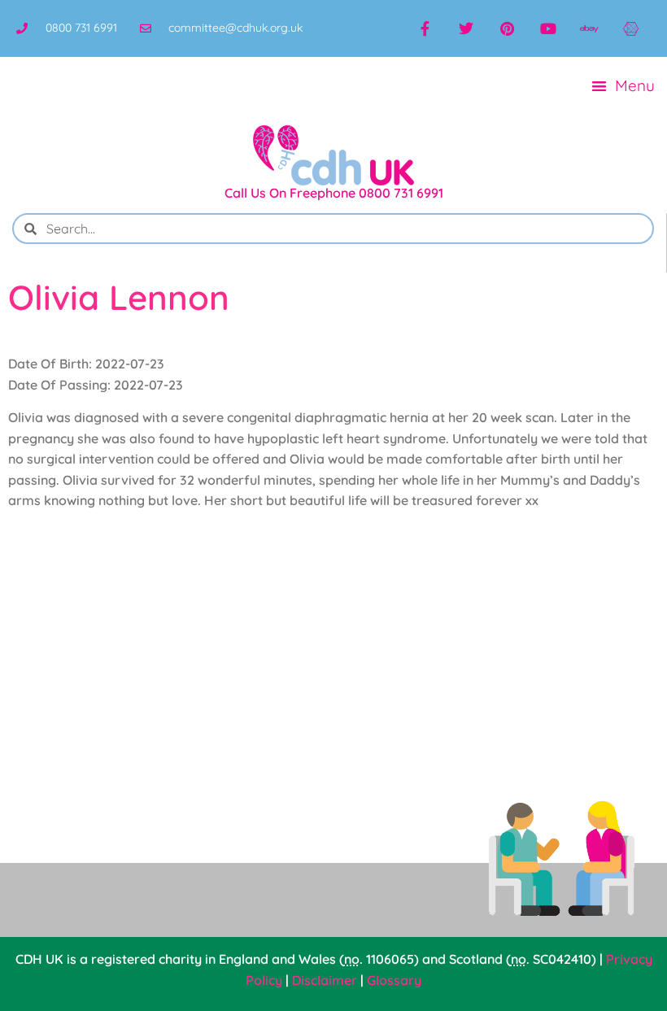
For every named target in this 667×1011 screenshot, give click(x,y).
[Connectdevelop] (630, 28)
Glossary (394, 980)
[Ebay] (589, 28)
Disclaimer (324, 980)
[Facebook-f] (425, 28)
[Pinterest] (506, 28)
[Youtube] (548, 28)
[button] (624, 86)
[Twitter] (466, 28)
